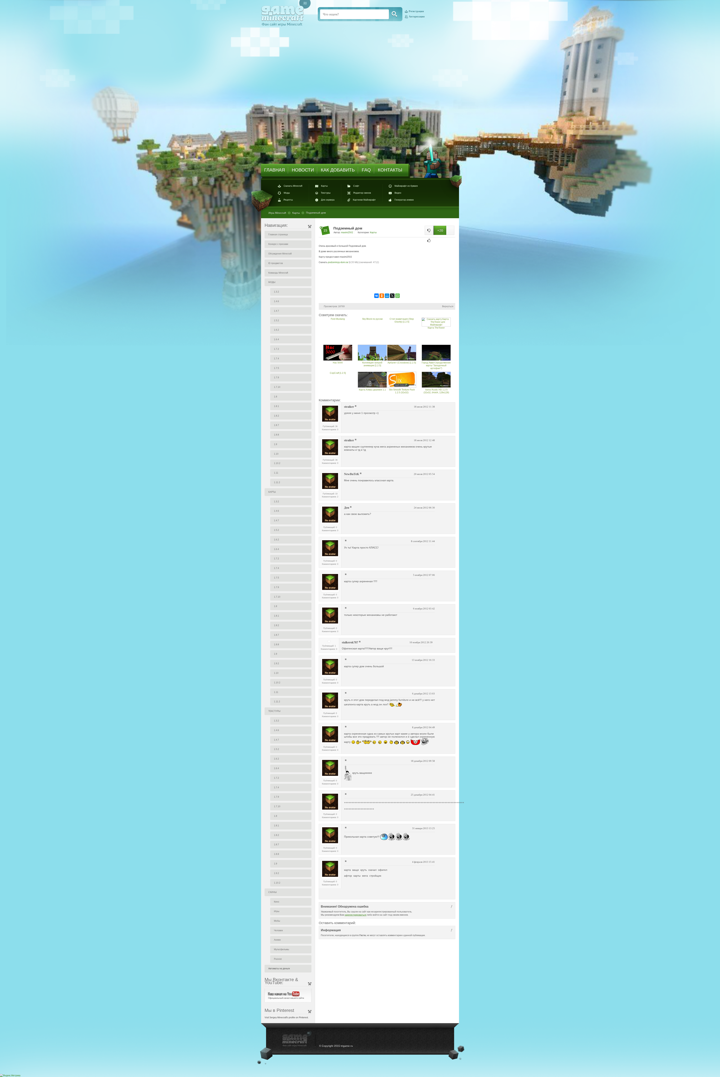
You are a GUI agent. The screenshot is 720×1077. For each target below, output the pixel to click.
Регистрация (416, 11)
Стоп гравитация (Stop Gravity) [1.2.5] (402, 320)
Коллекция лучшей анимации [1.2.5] (372, 364)
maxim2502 (347, 232)
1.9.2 (276, 663)
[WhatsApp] (397, 295)
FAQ (366, 169)
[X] (392, 295)
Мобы (277, 921)
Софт (356, 186)
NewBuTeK (351, 474)
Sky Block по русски (372, 319)
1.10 (276, 454)
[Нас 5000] (337, 353)
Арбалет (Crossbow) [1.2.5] (402, 362)
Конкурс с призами (278, 244)
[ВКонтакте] (376, 295)
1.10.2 (277, 463)
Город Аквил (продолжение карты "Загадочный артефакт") (436, 365)
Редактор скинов (362, 193)
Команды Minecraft (278, 273)
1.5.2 (276, 320)
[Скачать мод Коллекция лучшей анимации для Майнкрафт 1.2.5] (372, 353)
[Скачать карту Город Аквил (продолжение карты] (436, 353)
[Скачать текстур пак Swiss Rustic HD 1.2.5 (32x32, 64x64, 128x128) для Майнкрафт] (436, 380)
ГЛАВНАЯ (274, 169)
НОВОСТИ (303, 169)
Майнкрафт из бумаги (406, 186)
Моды (287, 193)
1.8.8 (276, 434)
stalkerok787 (350, 642)
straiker (349, 406)
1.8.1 (276, 406)
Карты (324, 186)
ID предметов (275, 263)
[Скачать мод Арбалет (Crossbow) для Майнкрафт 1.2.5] (401, 353)
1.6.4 (276, 339)
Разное (278, 959)
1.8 (275, 396)
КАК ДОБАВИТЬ (338, 169)
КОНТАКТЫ (390, 169)
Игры (276, 911)
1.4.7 (276, 311)
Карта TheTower (436, 327)
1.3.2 (276, 291)
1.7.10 (277, 387)
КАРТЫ (272, 492)
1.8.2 (276, 415)
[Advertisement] (387, 280)
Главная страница (278, 234)
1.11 (276, 473)
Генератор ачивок (404, 200)
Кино (276, 901)
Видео (397, 193)
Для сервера (327, 200)
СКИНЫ (272, 892)
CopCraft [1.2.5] (338, 373)
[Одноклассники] (382, 295)
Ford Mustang (338, 319)
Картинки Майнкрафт (364, 200)
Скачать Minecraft (293, 186)
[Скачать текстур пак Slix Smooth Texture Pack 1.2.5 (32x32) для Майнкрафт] (401, 380)
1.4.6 (276, 301)
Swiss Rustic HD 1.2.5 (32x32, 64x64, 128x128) (436, 391)
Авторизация (417, 16)
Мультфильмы (281, 949)
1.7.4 (276, 358)
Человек (278, 930)
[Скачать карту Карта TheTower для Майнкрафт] (436, 322)
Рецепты (288, 200)
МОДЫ (271, 282)
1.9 (275, 444)
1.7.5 (276, 368)
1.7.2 (276, 349)
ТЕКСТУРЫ (274, 711)
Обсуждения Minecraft (280, 253)
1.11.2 (277, 482)
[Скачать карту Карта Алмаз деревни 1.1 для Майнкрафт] (372, 380)
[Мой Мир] (387, 295)
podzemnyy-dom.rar (338, 262)
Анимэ (277, 940)
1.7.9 (276, 377)
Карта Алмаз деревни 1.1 (372, 389)
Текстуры (326, 193)
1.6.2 (276, 330)
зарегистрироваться (355, 915)
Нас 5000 (338, 362)
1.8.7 (276, 425)
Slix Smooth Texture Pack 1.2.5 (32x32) (402, 391)
